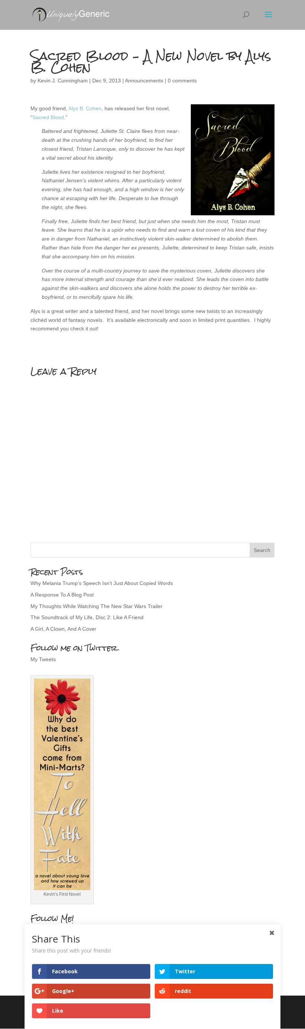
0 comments (182, 81)
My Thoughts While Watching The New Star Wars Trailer (96, 606)
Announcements (144, 81)
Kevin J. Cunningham (63, 81)
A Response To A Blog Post (62, 595)
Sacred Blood (48, 117)
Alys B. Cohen (85, 108)
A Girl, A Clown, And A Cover (63, 629)
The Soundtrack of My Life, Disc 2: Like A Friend (87, 617)
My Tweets (43, 659)
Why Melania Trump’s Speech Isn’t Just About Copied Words (101, 583)
